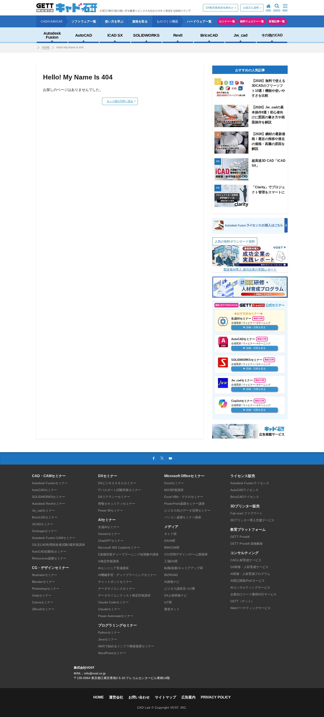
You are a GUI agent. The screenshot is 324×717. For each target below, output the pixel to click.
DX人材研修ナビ (175, 595)
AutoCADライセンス (244, 490)
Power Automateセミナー (115, 616)
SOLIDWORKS (146, 35)
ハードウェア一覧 (199, 21)
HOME (46, 47)
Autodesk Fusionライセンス (249, 483)
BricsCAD (209, 35)
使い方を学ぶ (114, 21)
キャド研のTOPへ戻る (120, 101)
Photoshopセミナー (45, 588)
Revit (177, 35)
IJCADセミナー (42, 524)
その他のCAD (272, 35)
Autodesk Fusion (52, 35)
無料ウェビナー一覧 (252, 21)
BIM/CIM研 (171, 547)
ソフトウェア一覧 (83, 21)
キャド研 (170, 534)
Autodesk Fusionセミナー (50, 483)
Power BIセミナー (110, 510)
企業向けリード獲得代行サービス (253, 594)
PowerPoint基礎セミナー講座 (184, 503)
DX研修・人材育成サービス (249, 567)
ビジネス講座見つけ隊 (179, 588)
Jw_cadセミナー (43, 510)
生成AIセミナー (108, 527)
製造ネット (172, 609)
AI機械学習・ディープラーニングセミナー (127, 575)
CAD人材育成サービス (245, 560)
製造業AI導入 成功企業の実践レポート (250, 269)
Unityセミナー (41, 595)
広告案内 (188, 697)
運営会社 (116, 697)
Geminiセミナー (109, 534)
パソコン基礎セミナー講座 (182, 517)
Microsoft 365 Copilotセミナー (119, 547)
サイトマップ (165, 697)
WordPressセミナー (112, 653)
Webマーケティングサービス (250, 608)
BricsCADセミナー (45, 517)
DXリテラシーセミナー (114, 497)
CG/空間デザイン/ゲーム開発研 (186, 554)
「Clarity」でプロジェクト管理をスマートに (268, 189)
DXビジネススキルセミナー (117, 483)
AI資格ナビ (171, 581)
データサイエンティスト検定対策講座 (124, 595)
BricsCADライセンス (244, 497)
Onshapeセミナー (44, 531)
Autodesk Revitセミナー (48, 503)
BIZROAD (171, 575)
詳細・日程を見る (256, 327)
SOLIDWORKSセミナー (48, 497)
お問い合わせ (139, 697)
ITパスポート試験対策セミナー (119, 490)
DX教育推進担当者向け (219, 7)
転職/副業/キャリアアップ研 (183, 568)
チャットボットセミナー (115, 581)
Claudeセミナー (109, 609)
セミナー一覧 (227, 21)
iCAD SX (115, 35)
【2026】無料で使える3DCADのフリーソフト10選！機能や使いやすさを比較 (268, 88)
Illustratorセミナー (44, 575)
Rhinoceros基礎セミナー (49, 558)
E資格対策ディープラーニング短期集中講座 (128, 554)
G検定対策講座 (108, 561)
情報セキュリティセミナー (116, 503)
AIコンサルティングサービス (250, 587)
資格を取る (140, 21)
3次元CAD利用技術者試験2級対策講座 (58, 544)
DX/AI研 (169, 540)
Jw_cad (240, 35)
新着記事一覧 (277, 21)
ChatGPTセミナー (110, 540)
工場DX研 (171, 561)
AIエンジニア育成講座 (113, 568)
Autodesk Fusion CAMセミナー (53, 538)
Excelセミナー (174, 483)
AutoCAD (83, 35)
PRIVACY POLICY (216, 697)
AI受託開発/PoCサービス (247, 580)
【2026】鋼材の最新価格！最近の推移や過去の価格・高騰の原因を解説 (268, 141)
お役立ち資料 (251, 7)
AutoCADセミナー (44, 490)
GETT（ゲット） (242, 601)
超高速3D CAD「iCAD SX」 (268, 163)
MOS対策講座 (174, 490)
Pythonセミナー (109, 632)
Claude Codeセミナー (113, 602)
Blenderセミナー (43, 581)
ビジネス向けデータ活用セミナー (187, 510)
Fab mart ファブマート (246, 513)
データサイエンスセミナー (116, 588)
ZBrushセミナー (43, 609)
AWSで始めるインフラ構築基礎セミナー (126, 646)
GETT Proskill (240, 536)
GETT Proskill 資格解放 (246, 543)
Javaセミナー (107, 639)
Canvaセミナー (42, 602)
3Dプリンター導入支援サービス (252, 520)
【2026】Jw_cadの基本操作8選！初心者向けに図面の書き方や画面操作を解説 (268, 114)
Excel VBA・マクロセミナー (183, 497)
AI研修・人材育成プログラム (250, 574)
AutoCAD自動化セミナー (49, 551)
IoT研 (168, 602)
